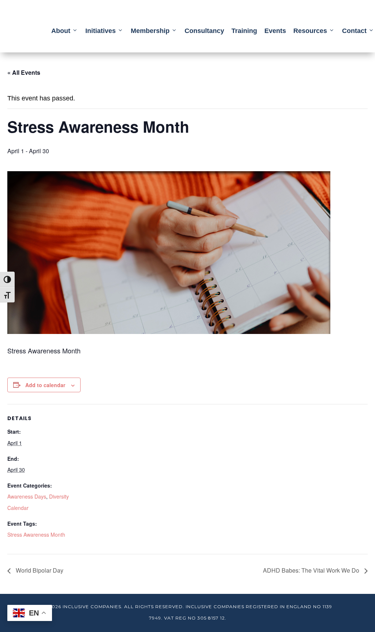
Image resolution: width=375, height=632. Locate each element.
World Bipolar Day (38, 570)
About (60, 30)
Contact (354, 30)
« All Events (23, 72)
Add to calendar (45, 385)
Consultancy (204, 30)
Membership (150, 30)
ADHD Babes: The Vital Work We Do (312, 570)
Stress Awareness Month (36, 534)
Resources (310, 30)
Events (275, 30)
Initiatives (100, 30)
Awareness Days (26, 496)
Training (244, 30)
